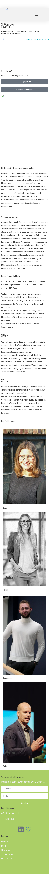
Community (7, 850)
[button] (36, 14)
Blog (3, 845)
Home (4, 841)
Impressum (7, 854)
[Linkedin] (21, 829)
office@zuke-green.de (10, 813)
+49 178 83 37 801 (8, 819)
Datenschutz (8, 858)
